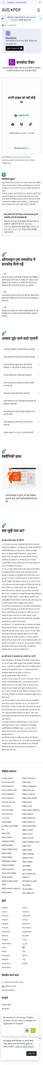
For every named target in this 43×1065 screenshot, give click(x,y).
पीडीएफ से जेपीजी (27, 830)
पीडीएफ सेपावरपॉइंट (28, 854)
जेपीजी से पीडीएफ (7, 857)
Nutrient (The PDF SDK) (14, 982)
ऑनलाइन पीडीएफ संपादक (9, 849)
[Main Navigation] (38, 10)
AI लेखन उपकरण (7, 778)
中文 (24, 959)
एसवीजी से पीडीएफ (7, 845)
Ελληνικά (26, 923)
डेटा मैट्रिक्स (7, 584)
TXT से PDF (6, 818)
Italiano (5, 935)
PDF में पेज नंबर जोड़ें (8, 802)
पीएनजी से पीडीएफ (7, 877)
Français (5, 927)
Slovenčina (6, 963)
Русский (25, 935)
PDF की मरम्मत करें (7, 786)
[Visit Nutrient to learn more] (3, 2)
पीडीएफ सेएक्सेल (27, 850)
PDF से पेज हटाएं (7, 814)
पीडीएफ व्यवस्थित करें (28, 818)
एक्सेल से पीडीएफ (7, 837)
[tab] (21, 349)
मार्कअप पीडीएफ (27, 870)
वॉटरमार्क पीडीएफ (27, 889)
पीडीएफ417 (8, 624)
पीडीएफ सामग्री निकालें (29, 826)
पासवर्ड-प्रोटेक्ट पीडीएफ (9, 873)
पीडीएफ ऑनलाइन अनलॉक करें (11, 888)
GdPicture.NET (10, 986)
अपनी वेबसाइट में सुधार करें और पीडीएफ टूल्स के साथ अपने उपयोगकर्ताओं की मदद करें (21, 498)
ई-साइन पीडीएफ (6, 822)
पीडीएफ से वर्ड (26, 846)
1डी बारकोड (6, 544)
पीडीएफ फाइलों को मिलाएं (29, 798)
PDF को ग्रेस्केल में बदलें (9, 790)
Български (26, 927)
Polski (4, 951)
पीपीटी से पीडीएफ (27, 862)
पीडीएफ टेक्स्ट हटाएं (28, 790)
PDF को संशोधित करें (8, 794)
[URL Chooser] (30, 124)
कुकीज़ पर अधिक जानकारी (24, 1046)
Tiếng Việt (26, 915)
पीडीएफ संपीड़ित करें (28, 822)
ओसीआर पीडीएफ (7, 853)
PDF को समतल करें (8, 798)
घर (5, 25)
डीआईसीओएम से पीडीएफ (9, 861)
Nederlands (6, 943)
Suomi (24, 908)
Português (6, 955)
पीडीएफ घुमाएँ (26, 782)
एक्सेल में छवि (6, 833)
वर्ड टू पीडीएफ (26, 885)
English (5, 919)
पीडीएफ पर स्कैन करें (28, 794)
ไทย (23, 951)
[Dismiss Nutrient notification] (40, 2)
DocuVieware (10, 990)
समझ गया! (31, 1053)
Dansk (4, 911)
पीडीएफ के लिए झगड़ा (28, 778)
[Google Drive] (12, 124)
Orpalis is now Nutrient (17, 2)
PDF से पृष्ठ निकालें (7, 810)
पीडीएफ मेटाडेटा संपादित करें (30, 810)
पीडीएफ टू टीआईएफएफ (29, 786)
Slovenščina (6, 967)
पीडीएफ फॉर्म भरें (27, 802)
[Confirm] (33, 1030)
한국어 (24, 955)
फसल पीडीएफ (26, 866)
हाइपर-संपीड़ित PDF (28, 893)
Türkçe (25, 919)
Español (5, 923)
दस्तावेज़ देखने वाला (7, 869)
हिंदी (23, 947)
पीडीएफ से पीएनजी (27, 838)
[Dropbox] (21, 124)
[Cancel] (27, 1030)
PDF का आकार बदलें (8, 782)
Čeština (5, 908)
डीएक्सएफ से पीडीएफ (8, 865)
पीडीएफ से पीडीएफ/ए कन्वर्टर (30, 842)
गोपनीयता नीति (28, 204)
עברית (24, 939)
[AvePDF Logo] (11, 9)
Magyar (5, 939)
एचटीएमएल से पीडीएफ (8, 841)
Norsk (4, 947)
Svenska (25, 911)
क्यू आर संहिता (9, 569)
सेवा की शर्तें (5, 1009)
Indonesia (6, 931)
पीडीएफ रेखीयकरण (28, 814)
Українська (26, 931)
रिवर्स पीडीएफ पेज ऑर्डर (29, 881)
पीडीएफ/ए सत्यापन (27, 858)
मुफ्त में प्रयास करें (13, 48)
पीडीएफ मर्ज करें (27, 806)
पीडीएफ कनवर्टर (6, 892)
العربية (24, 943)
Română (5, 959)
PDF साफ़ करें (6, 806)
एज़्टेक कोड (8, 606)
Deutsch (5, 915)
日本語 (24, 963)
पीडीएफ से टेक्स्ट (27, 834)
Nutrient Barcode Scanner (20, 157)
